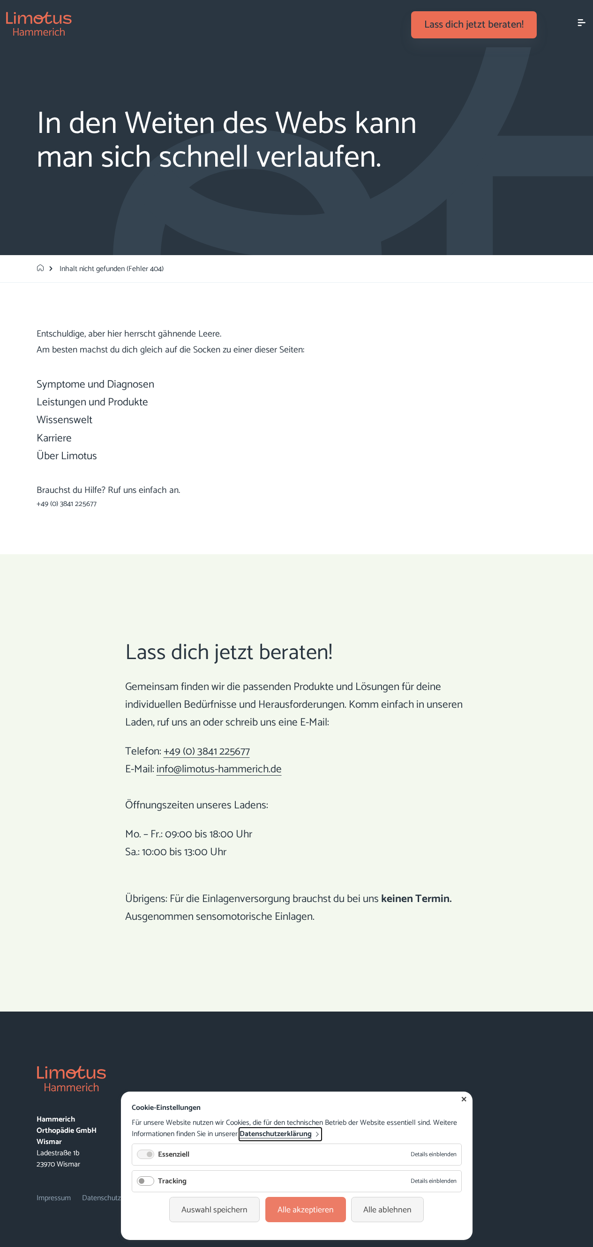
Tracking (172, 1181)
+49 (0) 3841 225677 (67, 504)
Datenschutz (101, 1198)
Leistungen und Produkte (92, 402)
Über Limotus (67, 456)
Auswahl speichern (214, 1210)
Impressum (54, 1198)
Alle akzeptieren (306, 1210)
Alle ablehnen (387, 1210)
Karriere (54, 438)
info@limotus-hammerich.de (219, 769)
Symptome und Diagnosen (95, 384)
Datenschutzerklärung (276, 1134)
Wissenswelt (64, 420)
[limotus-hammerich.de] (40, 269)
